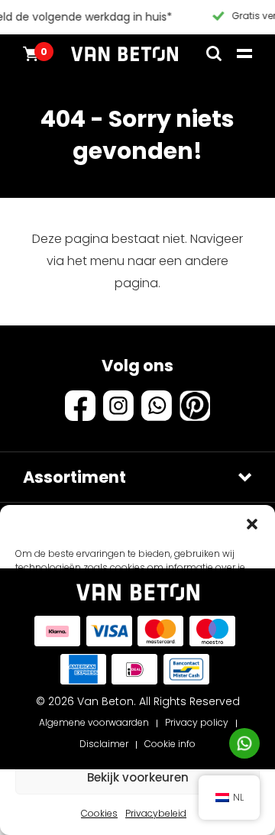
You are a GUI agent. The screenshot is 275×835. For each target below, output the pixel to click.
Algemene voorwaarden (94, 722)
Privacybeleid (155, 813)
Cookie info (170, 743)
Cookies (99, 813)
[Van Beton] (124, 53)
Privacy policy (196, 722)
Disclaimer (103, 743)
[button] (252, 524)
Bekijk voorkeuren (138, 777)
